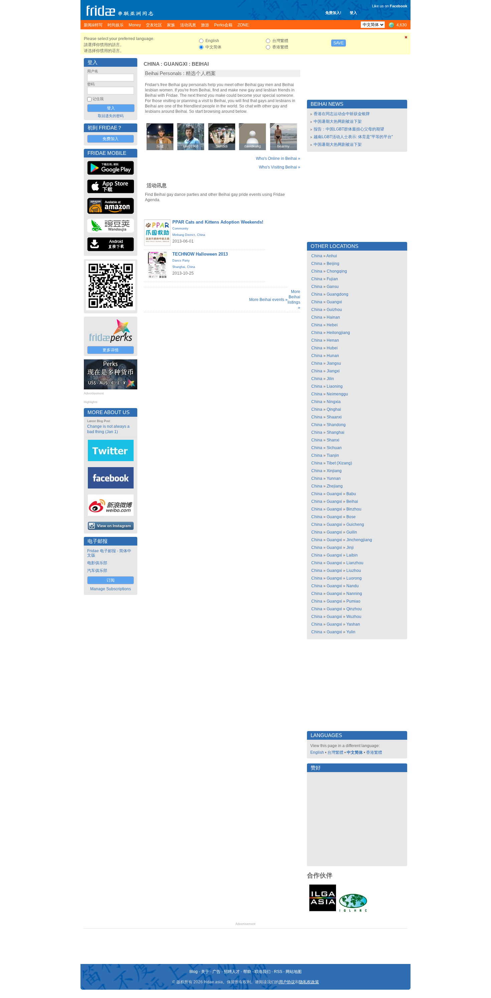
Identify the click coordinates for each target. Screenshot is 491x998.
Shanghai (178, 267)
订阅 (111, 580)
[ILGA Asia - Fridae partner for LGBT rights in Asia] (322, 911)
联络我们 (263, 971)
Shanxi (333, 440)
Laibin (352, 555)
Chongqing (337, 271)
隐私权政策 (309, 982)
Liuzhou (353, 570)
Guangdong (337, 294)
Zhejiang (335, 486)
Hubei (332, 348)
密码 (91, 84)
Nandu (352, 586)
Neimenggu (337, 394)
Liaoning (335, 386)
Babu (351, 493)
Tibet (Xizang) (339, 463)
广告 (216, 971)
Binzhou (353, 509)
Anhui (331, 256)
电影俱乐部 (97, 563)
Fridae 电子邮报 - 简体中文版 (109, 553)
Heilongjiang (338, 332)
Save (338, 43)
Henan (333, 340)
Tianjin (333, 455)
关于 (205, 971)
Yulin (350, 632)
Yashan (353, 624)
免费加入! (333, 13)
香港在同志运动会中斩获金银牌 (342, 113)
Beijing (333, 263)
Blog (193, 971)
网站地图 (294, 971)
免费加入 (111, 138)
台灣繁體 (335, 752)
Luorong (354, 578)
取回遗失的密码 (111, 116)
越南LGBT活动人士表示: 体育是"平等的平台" (353, 136)
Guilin (351, 532)
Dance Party (181, 260)
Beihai (200, 64)
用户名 (92, 71)
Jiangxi (333, 371)
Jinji (350, 547)
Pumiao (353, 601)
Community (180, 228)
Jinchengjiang (359, 540)
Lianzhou (354, 563)
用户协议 (287, 982)
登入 (353, 13)
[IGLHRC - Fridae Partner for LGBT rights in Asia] (353, 911)
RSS (278, 971)
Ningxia (334, 401)
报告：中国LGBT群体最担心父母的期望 (349, 129)
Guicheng (355, 524)
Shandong (336, 424)
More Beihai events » (268, 299)
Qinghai (334, 409)
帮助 (247, 971)
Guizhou (334, 309)
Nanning (354, 593)
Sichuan (334, 447)
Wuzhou (353, 616)
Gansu (333, 286)
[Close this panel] (406, 38)
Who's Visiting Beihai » (279, 167)
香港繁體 (374, 752)
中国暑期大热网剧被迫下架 (338, 121)
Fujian (332, 279)
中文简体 (355, 752)
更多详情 (111, 350)
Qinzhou (354, 609)
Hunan (333, 355)
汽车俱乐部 (97, 570)
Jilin (330, 378)
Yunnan (334, 478)
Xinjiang (334, 470)
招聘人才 (232, 971)
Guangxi (175, 64)
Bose (351, 517)
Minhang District (183, 235)
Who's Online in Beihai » (278, 158)
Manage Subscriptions (110, 589)
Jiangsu (334, 363)
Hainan (333, 317)
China (151, 64)
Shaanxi (334, 417)
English (317, 752)
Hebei (332, 325)
